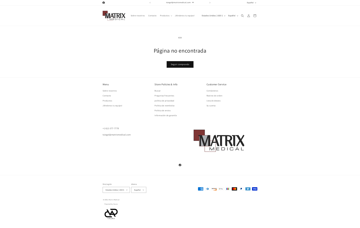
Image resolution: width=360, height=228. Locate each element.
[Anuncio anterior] (150, 2)
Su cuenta (211, 105)
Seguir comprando (180, 64)
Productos (107, 100)
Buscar (158, 91)
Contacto (107, 96)
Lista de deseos (214, 100)
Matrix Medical (114, 200)
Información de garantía (166, 115)
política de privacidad (164, 100)
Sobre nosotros (110, 91)
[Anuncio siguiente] (210, 2)
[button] (165, 16)
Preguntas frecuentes (164, 96)
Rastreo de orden (214, 96)
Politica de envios (163, 110)
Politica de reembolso (165, 105)
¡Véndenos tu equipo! (112, 105)
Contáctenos (212, 91)
